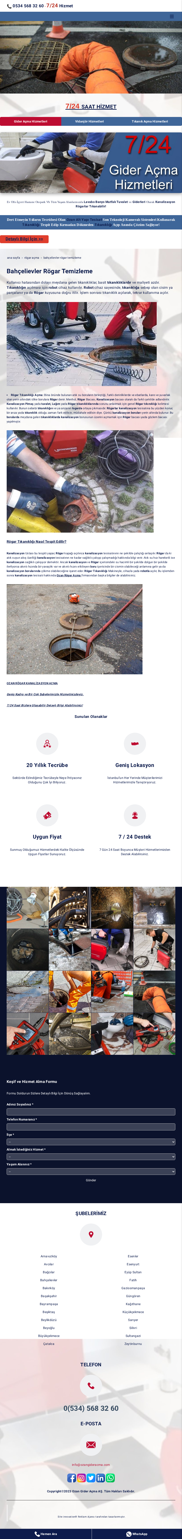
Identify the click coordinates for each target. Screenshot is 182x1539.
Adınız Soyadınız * (20, 1104)
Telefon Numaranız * (22, 1119)
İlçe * (10, 1134)
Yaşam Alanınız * (19, 1164)
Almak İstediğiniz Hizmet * (26, 1149)
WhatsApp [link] (139, 1534)
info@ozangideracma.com (91, 1464)
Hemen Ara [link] (48, 1534)
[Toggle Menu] (171, 16)
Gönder (91, 1180)
